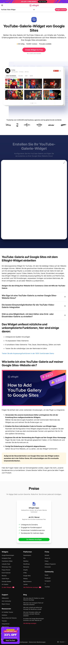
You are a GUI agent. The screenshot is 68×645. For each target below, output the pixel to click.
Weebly (25, 578)
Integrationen (5, 624)
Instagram (48, 581)
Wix (24, 558)
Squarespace (27, 555)
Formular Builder (6, 581)
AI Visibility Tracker (7, 612)
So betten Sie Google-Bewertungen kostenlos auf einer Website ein (33, 619)
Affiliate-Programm (50, 564)
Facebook (47, 578)
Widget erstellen (61, 9)
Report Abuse (6, 604)
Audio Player (5, 578)
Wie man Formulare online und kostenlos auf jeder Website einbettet (32, 613)
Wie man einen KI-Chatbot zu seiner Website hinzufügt (33, 599)
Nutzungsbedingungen (21, 642)
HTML (25, 572)
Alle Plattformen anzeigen (32, 587)
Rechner (4, 575)
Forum (46, 575)
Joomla (25, 584)
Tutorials (4, 621)
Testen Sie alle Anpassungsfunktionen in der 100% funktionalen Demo (28, 353)
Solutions (4, 615)
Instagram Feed (6, 558)
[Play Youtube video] (34, 388)
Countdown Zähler (7, 561)
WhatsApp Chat (6, 567)
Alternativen (5, 626)
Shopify (25, 570)
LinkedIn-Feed (6, 564)
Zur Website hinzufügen (34, 539)
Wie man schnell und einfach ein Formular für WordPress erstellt (32, 608)
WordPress (26, 564)
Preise (46, 561)
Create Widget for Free (34, 50)
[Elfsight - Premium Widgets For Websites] (34, 5)
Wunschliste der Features (9, 618)
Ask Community (6, 601)
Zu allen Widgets (8, 587)
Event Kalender (6, 572)
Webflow (25, 561)
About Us (47, 558)
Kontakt (47, 555)
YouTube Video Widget (8, 9)
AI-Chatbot (5, 584)
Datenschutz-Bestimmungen (37, 642)
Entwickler (48, 567)
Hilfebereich (5, 598)
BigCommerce (27, 581)
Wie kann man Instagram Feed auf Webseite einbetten (33, 603)
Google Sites (27, 575)
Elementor (26, 567)
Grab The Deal (10, 640)
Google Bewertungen (8, 555)
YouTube (47, 586)
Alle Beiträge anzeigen (29, 623)
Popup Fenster (6, 570)
